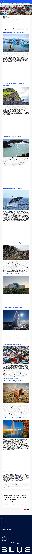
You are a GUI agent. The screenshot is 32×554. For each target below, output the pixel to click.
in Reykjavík (19, 373)
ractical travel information (13, 486)
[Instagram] (11, 543)
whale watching (8, 212)
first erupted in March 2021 (14, 262)
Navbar (3, 1)
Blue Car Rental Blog (6, 529)
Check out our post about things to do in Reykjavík (10, 378)
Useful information (5, 522)
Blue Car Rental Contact (7, 527)
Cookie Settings (4, 540)
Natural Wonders (7, 19)
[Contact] (13, 543)
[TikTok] (18, 543)
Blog (3, 19)
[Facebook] (15, 543)
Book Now (29, 3)
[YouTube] (20, 543)
